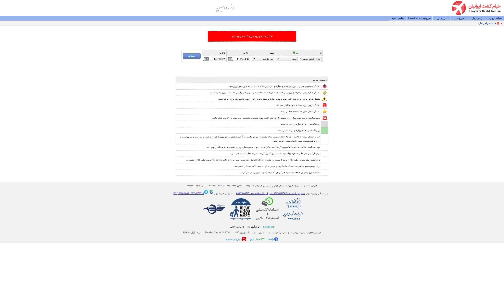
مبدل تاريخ (255, 239)
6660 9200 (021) (181, 193)
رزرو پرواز (477, 18)
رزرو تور (441, 18)
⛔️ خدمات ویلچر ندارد (488, 23)
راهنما (271, 239)
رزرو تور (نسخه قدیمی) (419, 18)
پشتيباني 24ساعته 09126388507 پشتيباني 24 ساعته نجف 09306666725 (270, 193)
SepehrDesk (268, 226)
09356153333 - (196, 193)
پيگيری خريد (398, 18)
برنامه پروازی (495, 18)
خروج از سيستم (234, 239)
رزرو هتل (459, 18)
